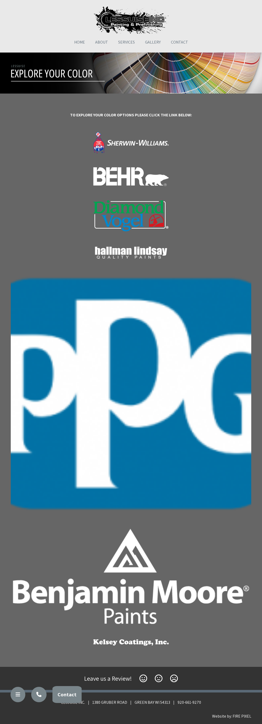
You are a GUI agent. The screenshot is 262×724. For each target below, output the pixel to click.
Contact (179, 42)
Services (126, 42)
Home (79, 42)
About (101, 42)
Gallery (153, 42)
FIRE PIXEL (242, 716)
